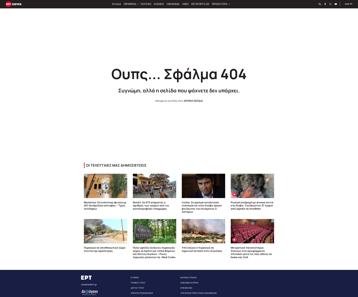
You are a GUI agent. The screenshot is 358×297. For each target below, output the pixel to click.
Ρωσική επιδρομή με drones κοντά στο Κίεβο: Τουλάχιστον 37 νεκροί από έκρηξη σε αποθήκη (252, 205)
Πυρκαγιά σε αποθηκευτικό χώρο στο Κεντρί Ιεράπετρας (104, 249)
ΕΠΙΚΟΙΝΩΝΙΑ (186, 288)
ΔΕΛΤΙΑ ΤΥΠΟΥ (137, 288)
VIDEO (185, 4)
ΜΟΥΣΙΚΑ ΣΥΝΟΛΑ (188, 277)
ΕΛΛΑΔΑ (116, 4)
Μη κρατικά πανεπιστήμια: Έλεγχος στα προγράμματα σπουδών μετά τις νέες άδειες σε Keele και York (251, 252)
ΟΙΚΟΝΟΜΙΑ (173, 4)
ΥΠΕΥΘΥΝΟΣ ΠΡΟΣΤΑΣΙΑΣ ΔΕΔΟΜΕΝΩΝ (198, 293)
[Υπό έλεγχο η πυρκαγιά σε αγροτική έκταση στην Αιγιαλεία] (203, 231)
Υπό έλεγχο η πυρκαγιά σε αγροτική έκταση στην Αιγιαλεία (202, 249)
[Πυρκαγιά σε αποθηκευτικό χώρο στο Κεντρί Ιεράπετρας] (105, 231)
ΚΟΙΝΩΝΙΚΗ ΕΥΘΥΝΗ (189, 282)
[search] (320, 4)
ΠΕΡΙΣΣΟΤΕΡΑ (219, 4)
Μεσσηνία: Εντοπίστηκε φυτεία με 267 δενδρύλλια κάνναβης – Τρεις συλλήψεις (105, 205)
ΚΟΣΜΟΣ (159, 4)
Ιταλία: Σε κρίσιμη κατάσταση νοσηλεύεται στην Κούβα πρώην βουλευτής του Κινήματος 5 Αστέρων (202, 207)
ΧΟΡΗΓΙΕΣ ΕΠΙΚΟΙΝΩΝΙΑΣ (142, 293)
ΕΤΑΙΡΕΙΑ (135, 277)
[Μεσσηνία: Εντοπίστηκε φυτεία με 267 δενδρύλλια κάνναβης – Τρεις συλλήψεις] (105, 186)
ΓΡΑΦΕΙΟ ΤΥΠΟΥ (138, 282)
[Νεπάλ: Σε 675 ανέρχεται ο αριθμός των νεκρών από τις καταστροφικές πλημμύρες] (154, 186)
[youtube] (336, 4)
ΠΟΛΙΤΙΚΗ (146, 4)
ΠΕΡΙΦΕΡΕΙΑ (130, 4)
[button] (137, 4)
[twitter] (330, 4)
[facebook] (325, 4)
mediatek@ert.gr (89, 284)
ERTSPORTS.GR (200, 4)
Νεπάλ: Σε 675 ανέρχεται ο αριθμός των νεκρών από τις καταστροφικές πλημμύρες (151, 205)
